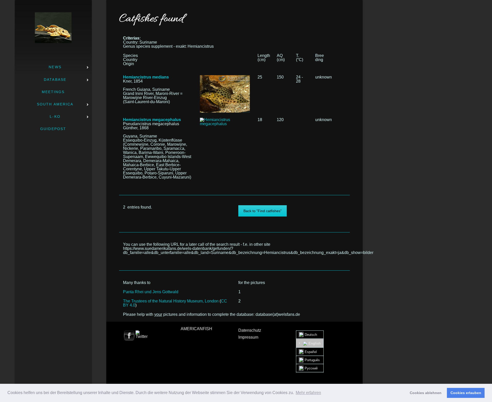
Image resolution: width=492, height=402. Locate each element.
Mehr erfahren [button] (308, 392)
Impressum (248, 337)
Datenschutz (249, 330)
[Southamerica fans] (53, 27)
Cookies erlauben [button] (465, 393)
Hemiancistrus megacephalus (152, 119)
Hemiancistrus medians (146, 77)
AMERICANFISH (196, 329)
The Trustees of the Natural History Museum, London (171, 301)
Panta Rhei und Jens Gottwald (150, 292)
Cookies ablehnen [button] (426, 393)
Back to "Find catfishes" (262, 211)
